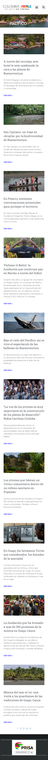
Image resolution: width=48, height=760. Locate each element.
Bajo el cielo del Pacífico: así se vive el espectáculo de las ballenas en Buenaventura (24, 344)
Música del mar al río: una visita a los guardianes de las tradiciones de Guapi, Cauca (23, 696)
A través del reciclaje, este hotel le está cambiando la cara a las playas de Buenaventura (21, 67)
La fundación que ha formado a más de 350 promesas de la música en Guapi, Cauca (23, 627)
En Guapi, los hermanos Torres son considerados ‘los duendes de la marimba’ (24, 554)
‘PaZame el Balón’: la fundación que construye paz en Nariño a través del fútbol (23, 269)
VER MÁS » (8, 95)
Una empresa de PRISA (24, 746)
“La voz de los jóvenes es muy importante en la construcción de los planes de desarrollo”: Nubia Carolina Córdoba (24, 412)
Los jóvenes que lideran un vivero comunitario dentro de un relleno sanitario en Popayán (23, 486)
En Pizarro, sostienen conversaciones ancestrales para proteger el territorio (22, 202)
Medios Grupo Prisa (24, 752)
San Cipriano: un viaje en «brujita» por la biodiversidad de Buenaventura (23, 136)
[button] (37, 7)
